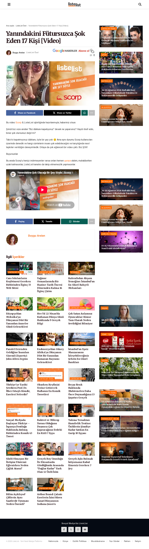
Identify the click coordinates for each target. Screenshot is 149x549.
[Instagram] (78, 529)
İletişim (138, 541)
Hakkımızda (53, 541)
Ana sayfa (10, 25)
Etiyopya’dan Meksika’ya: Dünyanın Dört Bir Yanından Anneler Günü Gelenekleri (17, 320)
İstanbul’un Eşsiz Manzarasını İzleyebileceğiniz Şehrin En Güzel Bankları (78, 356)
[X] (71, 529)
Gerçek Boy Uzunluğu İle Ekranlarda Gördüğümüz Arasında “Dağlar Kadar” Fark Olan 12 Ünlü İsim (50, 465)
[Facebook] (64, 529)
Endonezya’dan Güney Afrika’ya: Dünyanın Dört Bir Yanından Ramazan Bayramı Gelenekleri (50, 356)
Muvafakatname (98, 541)
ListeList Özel (21, 25)
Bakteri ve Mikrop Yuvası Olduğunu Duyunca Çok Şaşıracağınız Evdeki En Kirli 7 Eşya (49, 427)
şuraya (67, 160)
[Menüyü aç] (9, 4)
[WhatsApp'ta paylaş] (84, 113)
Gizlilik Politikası (80, 541)
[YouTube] (85, 529)
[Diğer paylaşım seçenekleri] (91, 113)
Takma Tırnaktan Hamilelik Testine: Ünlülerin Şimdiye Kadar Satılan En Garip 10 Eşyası (79, 427)
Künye (65, 541)
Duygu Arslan (19, 52)
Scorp (19, 122)
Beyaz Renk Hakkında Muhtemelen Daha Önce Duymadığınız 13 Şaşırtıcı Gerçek (81, 391)
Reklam (127, 541)
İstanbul (75, 272)
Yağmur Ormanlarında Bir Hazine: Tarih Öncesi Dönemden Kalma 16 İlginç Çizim (49, 285)
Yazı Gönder (114, 541)
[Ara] (140, 4)
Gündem (12, 414)
